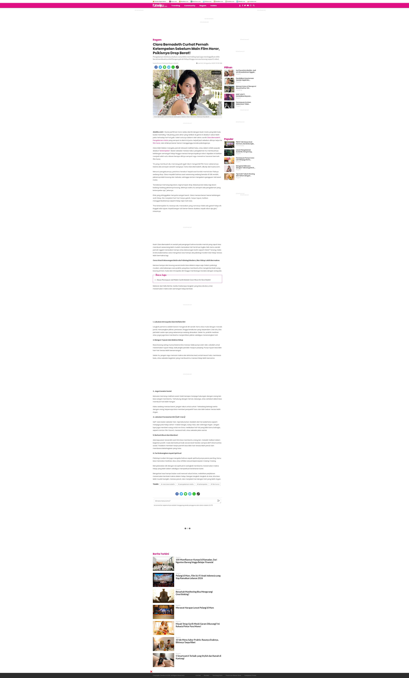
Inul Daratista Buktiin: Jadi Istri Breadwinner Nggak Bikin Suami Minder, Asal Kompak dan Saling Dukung (246, 71)
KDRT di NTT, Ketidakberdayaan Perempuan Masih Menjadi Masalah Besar (246, 95)
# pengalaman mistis (186, 484)
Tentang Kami (217, 675)
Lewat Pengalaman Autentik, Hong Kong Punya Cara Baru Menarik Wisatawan (245, 151)
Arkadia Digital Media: (160, 1)
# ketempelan (202, 484)
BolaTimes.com (196, 1)
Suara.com (174, 1)
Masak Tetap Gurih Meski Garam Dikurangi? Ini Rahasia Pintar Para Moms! (198, 625)
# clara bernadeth (168, 484)
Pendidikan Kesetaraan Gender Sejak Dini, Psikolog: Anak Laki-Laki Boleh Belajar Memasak (245, 79)
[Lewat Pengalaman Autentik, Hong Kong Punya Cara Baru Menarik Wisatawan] (229, 152)
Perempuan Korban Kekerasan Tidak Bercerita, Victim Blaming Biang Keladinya (245, 103)
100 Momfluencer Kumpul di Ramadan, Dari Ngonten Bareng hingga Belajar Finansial (196, 560)
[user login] (240, 6)
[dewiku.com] (160, 5)
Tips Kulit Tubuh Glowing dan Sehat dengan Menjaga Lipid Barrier (245, 175)
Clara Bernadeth (213, 137)
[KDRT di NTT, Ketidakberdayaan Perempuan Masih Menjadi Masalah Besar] (229, 97)
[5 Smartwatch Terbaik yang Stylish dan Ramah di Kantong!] (163, 660)
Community (189, 5)
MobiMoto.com (219, 1)
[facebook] (156, 67)
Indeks (213, 5)
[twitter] (160, 67)
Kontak (198, 675)
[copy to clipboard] (177, 67)
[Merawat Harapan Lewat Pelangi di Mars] (163, 612)
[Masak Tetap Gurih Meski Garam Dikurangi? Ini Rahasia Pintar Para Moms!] (163, 628)
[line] (164, 67)
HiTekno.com (208, 1)
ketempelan (165, 151)
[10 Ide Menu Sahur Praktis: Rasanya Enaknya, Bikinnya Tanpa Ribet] (163, 644)
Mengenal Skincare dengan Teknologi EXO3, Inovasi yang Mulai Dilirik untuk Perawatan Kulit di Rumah (245, 167)
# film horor (215, 484)
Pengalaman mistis (160, 140)
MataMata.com (184, 1)
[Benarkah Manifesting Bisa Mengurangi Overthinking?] (163, 596)
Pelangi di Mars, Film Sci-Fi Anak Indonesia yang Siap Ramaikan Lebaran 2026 (198, 576)
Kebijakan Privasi (250, 675)
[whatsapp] (173, 67)
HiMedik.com (241, 1)
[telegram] (169, 67)
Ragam (202, 5)
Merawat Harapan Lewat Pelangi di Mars (195, 607)
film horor (156, 143)
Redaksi (206, 675)
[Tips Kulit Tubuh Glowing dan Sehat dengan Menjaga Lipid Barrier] (229, 176)
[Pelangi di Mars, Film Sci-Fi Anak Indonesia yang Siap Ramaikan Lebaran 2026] (163, 580)
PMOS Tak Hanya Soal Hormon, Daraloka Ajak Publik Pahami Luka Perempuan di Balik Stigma (244, 143)
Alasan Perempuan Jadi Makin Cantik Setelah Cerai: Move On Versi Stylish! (184, 280)
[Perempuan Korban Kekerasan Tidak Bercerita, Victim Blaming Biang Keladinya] (229, 105)
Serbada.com (252, 1)
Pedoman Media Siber (233, 675)
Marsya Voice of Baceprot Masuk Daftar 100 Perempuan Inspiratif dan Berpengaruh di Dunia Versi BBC (246, 87)
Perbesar (217, 73)
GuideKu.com (230, 1)
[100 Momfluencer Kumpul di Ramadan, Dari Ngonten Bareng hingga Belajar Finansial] (163, 564)
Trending (175, 5)
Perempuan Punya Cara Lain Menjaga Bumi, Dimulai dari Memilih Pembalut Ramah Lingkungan (245, 159)
